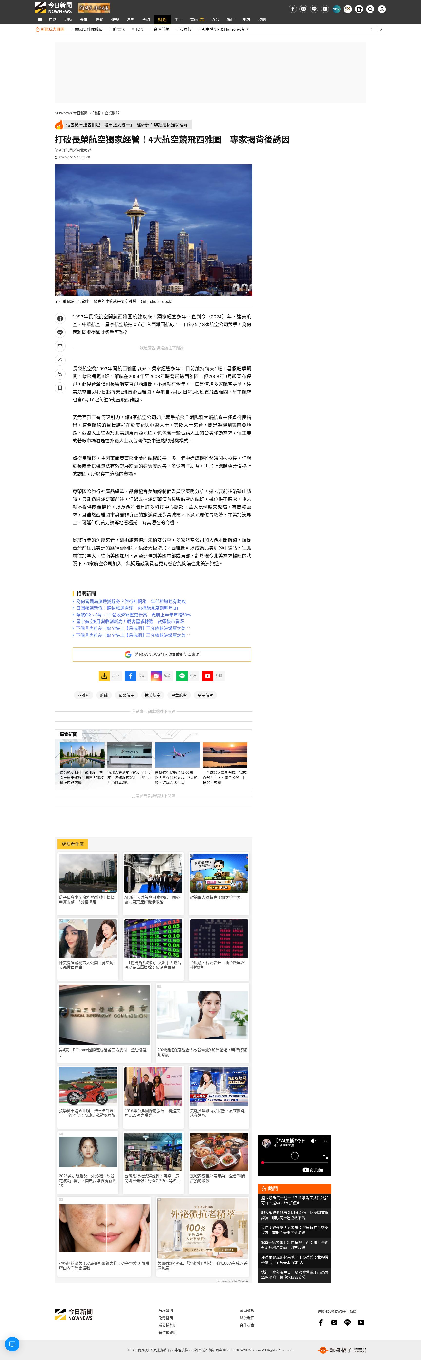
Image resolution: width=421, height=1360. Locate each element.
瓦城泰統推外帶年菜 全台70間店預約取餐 (217, 1178)
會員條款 (247, 1310)
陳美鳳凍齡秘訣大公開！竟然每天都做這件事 (86, 965)
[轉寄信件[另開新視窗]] (60, 346)
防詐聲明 (165, 1310)
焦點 (53, 19)
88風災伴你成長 (89, 29)
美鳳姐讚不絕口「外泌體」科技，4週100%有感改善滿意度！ (202, 1265)
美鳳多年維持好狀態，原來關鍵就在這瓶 (217, 1113)
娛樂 (115, 19)
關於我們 (247, 1318)
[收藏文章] (60, 387)
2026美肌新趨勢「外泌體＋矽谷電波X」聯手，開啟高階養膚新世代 (87, 1180)
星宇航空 (205, 695)
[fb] (293, 9)
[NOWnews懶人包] (348, 9)
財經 (162, 19)
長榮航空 (126, 695)
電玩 (194, 19)
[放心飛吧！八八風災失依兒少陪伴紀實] (94, 7)
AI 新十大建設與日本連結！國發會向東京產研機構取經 (152, 899)
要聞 (84, 19)
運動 (130, 19)
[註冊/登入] (382, 9)
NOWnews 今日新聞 (71, 113)
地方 (246, 19)
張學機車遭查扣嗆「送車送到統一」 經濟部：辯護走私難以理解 (87, 1113)
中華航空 (179, 695)
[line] (314, 9)
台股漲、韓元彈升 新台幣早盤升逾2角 (217, 965)
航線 (104, 695)
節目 (231, 19)
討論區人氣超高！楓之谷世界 (215, 897)
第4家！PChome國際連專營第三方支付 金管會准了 (103, 1052)
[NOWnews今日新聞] (53, 7)
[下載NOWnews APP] (359, 9)
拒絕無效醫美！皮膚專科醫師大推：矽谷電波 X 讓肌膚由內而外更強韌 (104, 1265)
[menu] (40, 19)
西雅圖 (83, 695)
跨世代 (119, 29)
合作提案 (247, 1325)
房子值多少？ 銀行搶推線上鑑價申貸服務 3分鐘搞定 (87, 899)
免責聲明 (165, 1318)
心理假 (185, 29)
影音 (215, 19)
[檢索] (370, 9)
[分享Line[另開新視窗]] (60, 332)
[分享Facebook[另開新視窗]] (60, 318)
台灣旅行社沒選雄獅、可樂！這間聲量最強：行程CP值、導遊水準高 (152, 1178)
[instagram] (303, 9)
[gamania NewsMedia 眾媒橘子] (342, 1350)
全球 (146, 19)
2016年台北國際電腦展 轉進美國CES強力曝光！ (152, 1113)
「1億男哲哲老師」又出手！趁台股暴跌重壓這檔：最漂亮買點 (152, 965)
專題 (99, 19)
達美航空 (153, 695)
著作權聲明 (167, 1332)
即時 (68, 19)
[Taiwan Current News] (337, 9)
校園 (262, 19)
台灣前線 (161, 29)
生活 (178, 19)
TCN (139, 29)
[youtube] (325, 9)
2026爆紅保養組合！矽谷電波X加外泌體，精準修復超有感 (202, 1052)
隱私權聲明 (167, 1325)
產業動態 (112, 113)
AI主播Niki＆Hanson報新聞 (225, 29)
